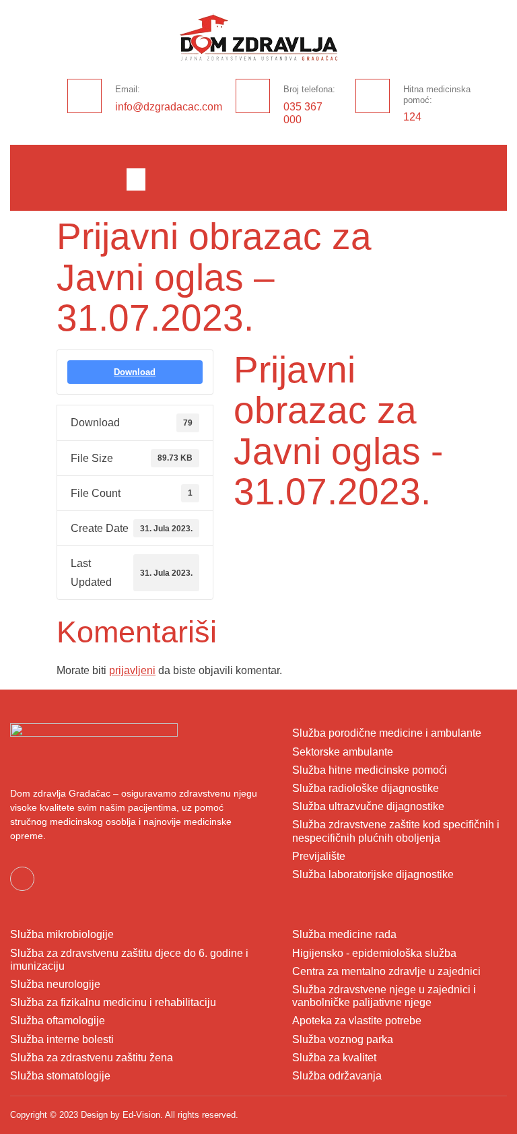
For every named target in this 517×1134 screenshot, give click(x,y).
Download (135, 372)
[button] (136, 179)
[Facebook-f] (22, 879)
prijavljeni (132, 670)
